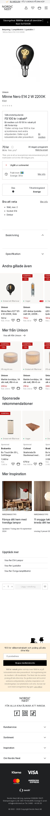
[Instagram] (25, 713)
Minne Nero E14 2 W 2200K (14, 32)
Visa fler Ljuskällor (12, 565)
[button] (7, 106)
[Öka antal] (12, 586)
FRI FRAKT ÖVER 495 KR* (27, 2)
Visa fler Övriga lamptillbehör (17, 571)
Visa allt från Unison (12, 335)
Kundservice (10, 726)
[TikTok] (33, 713)
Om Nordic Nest (11, 758)
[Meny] (46, 7)
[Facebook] (17, 713)
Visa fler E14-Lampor (13, 560)
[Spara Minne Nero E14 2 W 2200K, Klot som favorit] (45, 586)
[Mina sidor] (26, 7)
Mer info (41, 174)
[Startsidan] (7, 8)
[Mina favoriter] (32, 7)
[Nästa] (45, 61)
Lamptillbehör (17, 29)
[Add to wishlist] (13, 320)
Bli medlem (41, 135)
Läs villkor (38, 687)
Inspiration (8, 747)
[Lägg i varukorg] (18, 320)
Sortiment (8, 737)
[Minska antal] (4, 586)
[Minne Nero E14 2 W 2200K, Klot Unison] (25, 61)
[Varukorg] (39, 7)
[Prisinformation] (12, 147)
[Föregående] (5, 61)
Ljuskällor (29, 29)
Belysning (6, 29)
